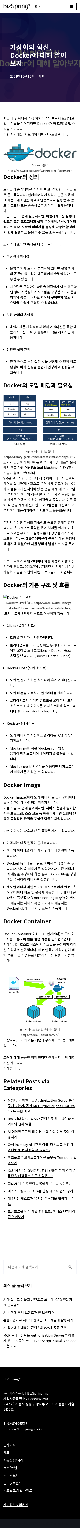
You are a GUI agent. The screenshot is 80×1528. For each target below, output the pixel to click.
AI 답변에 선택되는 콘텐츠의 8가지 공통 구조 (34, 1327)
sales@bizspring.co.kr (24, 1429)
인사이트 (9, 1445)
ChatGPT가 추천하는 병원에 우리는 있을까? (39, 1183)
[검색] (70, 1267)
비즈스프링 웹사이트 (17, 1490)
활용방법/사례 (13, 1460)
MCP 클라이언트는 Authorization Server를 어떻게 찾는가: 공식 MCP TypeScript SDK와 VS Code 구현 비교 (42, 1105)
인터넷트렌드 (12, 1482)
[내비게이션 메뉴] (71, 6)
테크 (41, 76)
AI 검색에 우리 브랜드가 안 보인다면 (28, 1312)
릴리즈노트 (11, 1475)
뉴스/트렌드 (11, 1467)
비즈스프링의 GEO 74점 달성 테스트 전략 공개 (40, 1190)
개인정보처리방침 (15, 1504)
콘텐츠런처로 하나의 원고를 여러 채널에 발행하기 (38, 1320)
